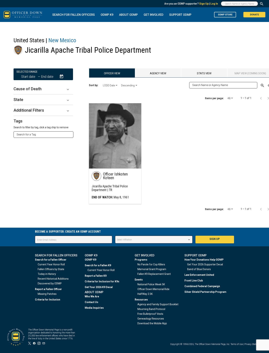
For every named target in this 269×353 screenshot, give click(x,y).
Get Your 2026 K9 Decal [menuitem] (99, 287)
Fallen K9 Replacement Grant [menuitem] (154, 273)
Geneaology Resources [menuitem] (150, 318)
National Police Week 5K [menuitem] (151, 284)
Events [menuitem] (139, 279)
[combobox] (45, 134)
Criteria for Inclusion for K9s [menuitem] (102, 281)
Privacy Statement (253, 344)
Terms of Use (237, 344)
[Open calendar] (61, 76)
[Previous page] (261, 98)
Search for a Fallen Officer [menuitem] (50, 259)
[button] (43, 89)
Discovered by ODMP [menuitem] (50, 283)
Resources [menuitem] (141, 299)
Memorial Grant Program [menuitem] (151, 269)
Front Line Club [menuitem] (193, 280)
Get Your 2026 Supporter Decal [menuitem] (205, 264)
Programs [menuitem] (141, 259)
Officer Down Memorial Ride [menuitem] (153, 289)
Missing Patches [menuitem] (47, 293)
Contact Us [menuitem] (91, 302)
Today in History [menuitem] (47, 273)
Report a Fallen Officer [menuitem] (48, 289)
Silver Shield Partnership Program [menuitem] (205, 291)
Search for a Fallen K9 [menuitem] (98, 265)
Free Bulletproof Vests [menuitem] (150, 313)
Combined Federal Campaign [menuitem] (202, 286)
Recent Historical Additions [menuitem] (53, 278)
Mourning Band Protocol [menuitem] (151, 309)
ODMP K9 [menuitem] (90, 259)
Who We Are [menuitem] (92, 296)
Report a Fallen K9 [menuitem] (96, 275)
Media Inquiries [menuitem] (94, 307)
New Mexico (62, 40)
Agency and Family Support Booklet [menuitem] (157, 304)
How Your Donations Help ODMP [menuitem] (204, 259)
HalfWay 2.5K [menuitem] (145, 293)
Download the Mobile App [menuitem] (152, 323)
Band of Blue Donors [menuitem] (199, 269)
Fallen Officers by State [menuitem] (51, 269)
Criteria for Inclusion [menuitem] (47, 299)
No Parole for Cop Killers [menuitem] (151, 264)
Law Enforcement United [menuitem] (199, 274)
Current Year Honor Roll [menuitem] (51, 264)
